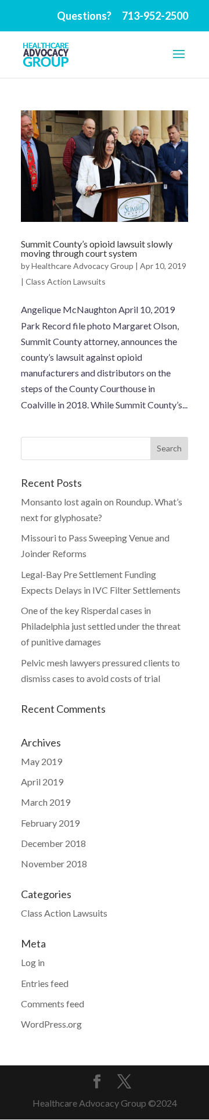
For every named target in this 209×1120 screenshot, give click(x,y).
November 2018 (54, 863)
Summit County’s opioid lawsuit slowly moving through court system (96, 248)
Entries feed (45, 983)
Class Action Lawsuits (66, 281)
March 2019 (45, 801)
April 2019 (42, 781)
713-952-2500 (155, 15)
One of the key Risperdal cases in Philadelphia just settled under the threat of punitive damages (101, 626)
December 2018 (53, 843)
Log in (33, 962)
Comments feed (52, 1003)
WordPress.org (51, 1023)
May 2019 (41, 761)
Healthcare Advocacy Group (82, 266)
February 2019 (50, 822)
